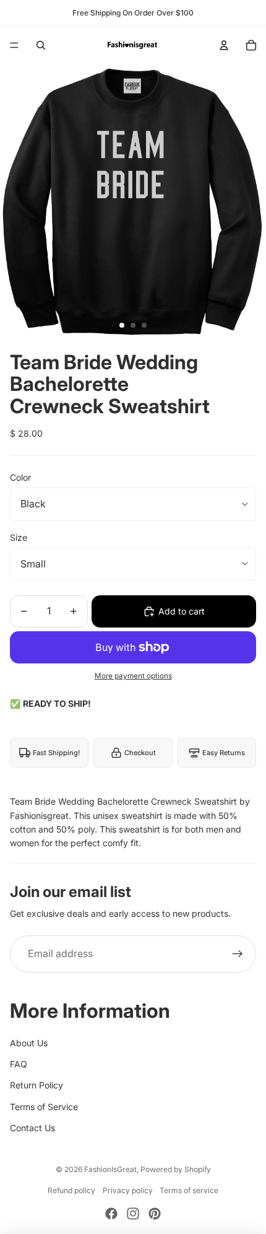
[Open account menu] (224, 45)
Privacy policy (128, 1190)
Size (18, 537)
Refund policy (71, 1190)
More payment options (133, 676)
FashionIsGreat (110, 1169)
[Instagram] (133, 1213)
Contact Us (32, 1127)
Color (20, 477)
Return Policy (36, 1085)
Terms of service (189, 1190)
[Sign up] (238, 954)
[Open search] (40, 45)
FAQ (18, 1064)
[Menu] (14, 45)
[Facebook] (111, 1213)
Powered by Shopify (175, 1169)
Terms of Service (44, 1106)
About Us (29, 1043)
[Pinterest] (154, 1213)
